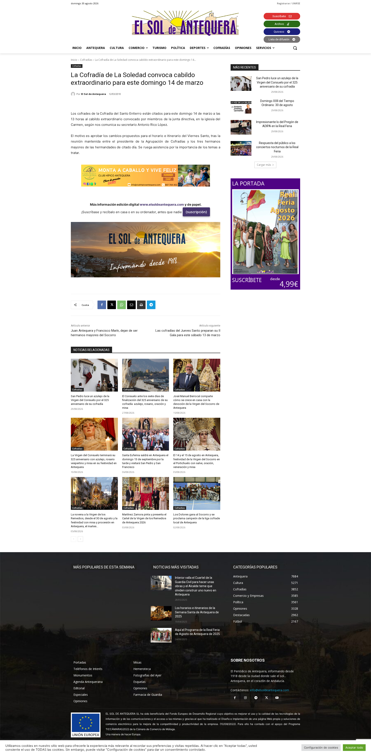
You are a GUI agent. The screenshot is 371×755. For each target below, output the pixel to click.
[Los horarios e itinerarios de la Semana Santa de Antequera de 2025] (161, 613)
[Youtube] (277, 698)
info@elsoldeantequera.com (269, 690)
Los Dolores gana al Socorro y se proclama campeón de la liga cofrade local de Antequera (196, 518)
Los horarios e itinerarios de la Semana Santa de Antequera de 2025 (197, 612)
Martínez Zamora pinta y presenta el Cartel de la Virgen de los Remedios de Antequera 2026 (144, 518)
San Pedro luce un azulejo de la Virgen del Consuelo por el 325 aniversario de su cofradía (90, 400)
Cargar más (264, 165)
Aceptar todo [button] (354, 747)
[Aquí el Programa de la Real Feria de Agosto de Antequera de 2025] (161, 635)
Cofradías (86, 60)
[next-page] (80, 539)
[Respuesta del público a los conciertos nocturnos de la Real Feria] (241, 148)
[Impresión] (141, 305)
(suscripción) (196, 212)
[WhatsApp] (121, 305)
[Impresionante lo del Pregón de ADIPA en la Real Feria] (241, 127)
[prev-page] (73, 539)
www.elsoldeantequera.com (162, 204)
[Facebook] (101, 305)
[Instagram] (245, 698)
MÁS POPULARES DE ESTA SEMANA (103, 567)
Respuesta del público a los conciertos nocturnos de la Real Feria (277, 147)
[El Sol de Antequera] (73, 94)
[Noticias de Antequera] (185, 23)
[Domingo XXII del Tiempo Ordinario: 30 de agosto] (241, 106)
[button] (295, 48)
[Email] (131, 305)
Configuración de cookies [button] (321, 747)
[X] (111, 305)
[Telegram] (151, 305)
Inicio (74, 60)
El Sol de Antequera (93, 94)
